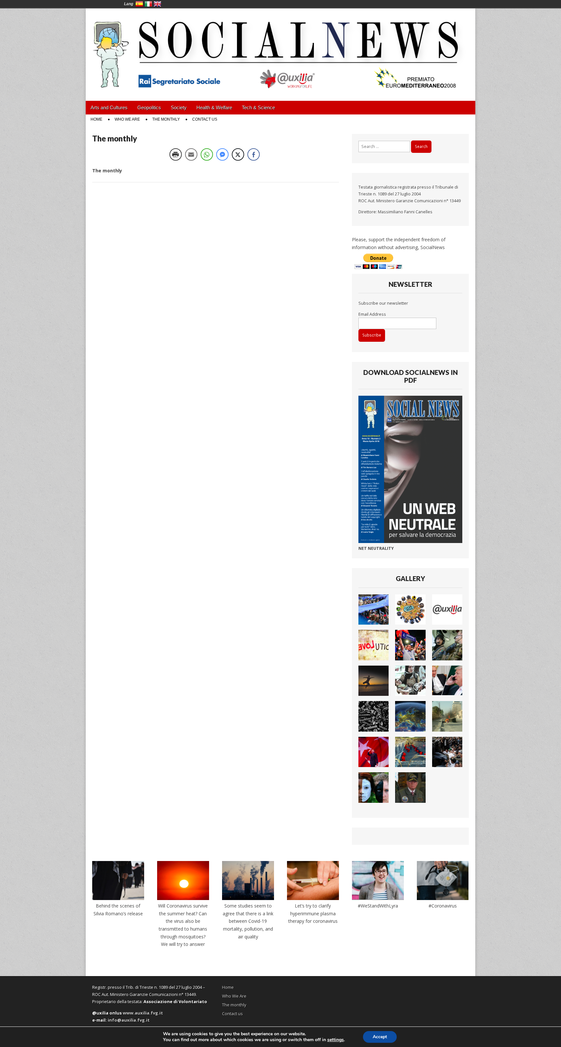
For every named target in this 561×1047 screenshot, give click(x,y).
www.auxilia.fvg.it (143, 1013)
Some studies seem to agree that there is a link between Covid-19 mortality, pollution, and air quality (248, 921)
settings (335, 1040)
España (139, 4)
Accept (380, 1037)
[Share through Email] (191, 154)
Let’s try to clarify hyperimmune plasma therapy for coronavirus (313, 913)
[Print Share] (175, 154)
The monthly (166, 119)
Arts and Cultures (109, 107)
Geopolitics (149, 107)
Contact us (204, 119)
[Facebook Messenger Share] (222, 154)
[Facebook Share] (253, 154)
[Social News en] (280, 49)
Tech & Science (258, 107)
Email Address (372, 314)
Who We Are (127, 119)
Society (179, 107)
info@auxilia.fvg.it (129, 1020)
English (157, 4)
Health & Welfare (214, 107)
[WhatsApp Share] (207, 154)
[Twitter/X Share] (238, 154)
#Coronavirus (443, 906)
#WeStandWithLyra (378, 906)
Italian (148, 4)
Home (96, 119)
